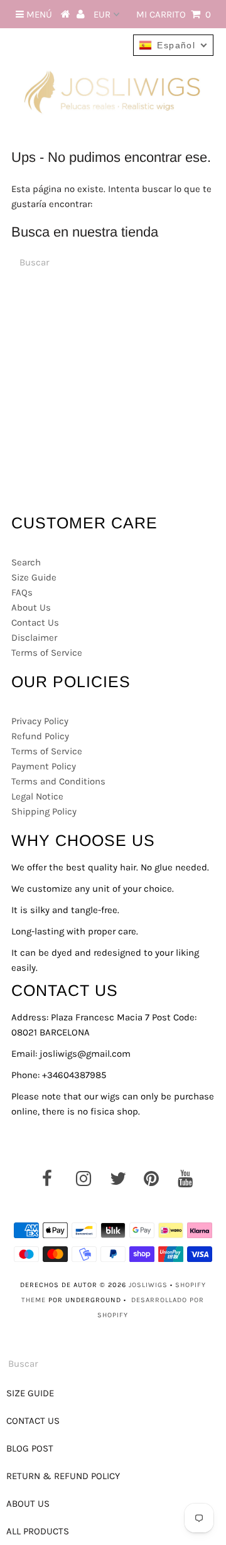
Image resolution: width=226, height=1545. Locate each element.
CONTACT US (33, 1420)
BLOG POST (29, 1448)
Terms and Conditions (58, 781)
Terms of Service (46, 652)
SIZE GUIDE (30, 1393)
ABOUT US (28, 1503)
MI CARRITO (173, 14)
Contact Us (35, 622)
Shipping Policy (44, 811)
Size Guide (33, 577)
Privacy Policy (39, 721)
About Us (31, 607)
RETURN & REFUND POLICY (63, 1476)
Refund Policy (40, 736)
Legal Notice (37, 796)
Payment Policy (43, 766)
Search (26, 562)
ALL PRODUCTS (37, 1531)
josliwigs (148, 1285)
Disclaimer (34, 637)
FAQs (22, 592)
